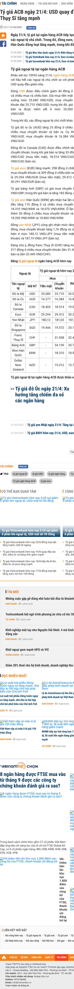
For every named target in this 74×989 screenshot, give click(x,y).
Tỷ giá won (18, 200)
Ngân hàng (27, 3)
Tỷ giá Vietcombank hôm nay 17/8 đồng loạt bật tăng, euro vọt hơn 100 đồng (29, 572)
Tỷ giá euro (18, 168)
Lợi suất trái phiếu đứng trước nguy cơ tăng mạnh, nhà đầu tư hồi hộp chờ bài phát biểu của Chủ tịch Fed (19, 700)
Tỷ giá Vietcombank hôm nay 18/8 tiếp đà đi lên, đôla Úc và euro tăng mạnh (29, 563)
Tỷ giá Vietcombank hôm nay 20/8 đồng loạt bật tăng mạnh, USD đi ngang (29, 544)
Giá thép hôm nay (14, 941)
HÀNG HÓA (37, 957)
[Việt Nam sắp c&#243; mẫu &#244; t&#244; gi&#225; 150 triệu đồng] (19, 723)
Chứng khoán (12, 655)
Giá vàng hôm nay (14, 935)
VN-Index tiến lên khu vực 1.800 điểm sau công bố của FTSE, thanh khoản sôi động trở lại (63, 889)
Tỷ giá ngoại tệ (33, 935)
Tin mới (13, 592)
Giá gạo (60, 941)
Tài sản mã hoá (48, 3)
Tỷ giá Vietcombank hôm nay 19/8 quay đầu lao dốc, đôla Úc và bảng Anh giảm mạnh (29, 553)
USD (22, 91)
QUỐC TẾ (49, 957)
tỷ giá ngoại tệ (28, 261)
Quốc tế (4, 710)
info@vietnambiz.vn (21, 982)
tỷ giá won (46, 481)
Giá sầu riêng (32, 941)
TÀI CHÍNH (61, 957)
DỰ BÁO (24, 957)
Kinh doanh (11, 604)
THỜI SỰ (13, 957)
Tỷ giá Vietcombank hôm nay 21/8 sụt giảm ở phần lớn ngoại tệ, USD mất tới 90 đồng (29, 532)
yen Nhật (25, 225)
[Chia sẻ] (3, 44)
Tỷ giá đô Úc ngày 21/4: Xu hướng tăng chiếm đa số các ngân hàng (42, 395)
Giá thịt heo (48, 941)
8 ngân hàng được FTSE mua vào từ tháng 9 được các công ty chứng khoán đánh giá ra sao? (33, 780)
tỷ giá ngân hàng (57, 473)
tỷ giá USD (38, 473)
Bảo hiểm (67, 3)
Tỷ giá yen (63, 935)
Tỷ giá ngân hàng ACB (24, 481)
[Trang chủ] (3, 35)
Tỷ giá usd (49, 935)
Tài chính (9, 3)
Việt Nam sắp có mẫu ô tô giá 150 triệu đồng (18, 730)
